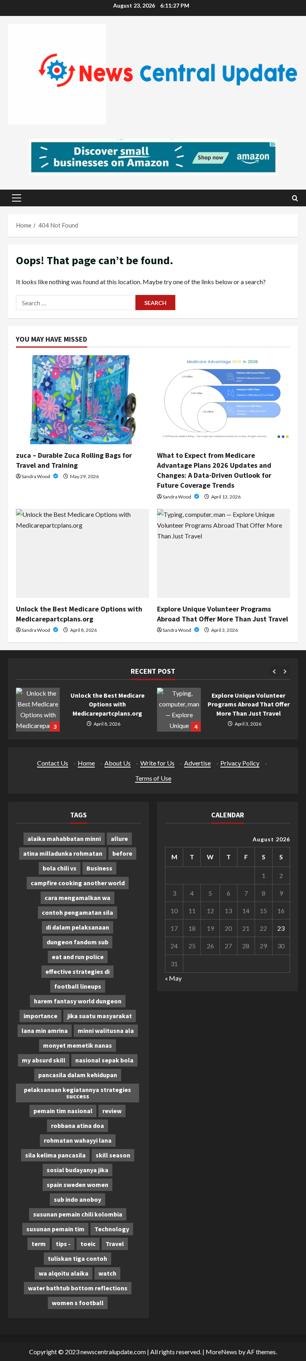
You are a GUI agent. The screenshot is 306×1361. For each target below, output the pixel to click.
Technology (111, 1229)
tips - (63, 1244)
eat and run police (78, 957)
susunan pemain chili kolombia (77, 1214)
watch (107, 1273)
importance (40, 1016)
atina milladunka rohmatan (62, 853)
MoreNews (221, 1351)
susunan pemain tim (55, 1229)
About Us (117, 763)
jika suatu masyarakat (99, 1016)
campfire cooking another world (78, 883)
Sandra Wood (36, 476)
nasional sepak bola (104, 1060)
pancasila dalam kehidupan (77, 1075)
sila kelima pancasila (55, 1155)
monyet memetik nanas (77, 1045)
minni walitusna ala (106, 1031)
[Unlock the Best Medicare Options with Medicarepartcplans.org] (82, 553)
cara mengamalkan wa (77, 898)
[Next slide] (285, 671)
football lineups (77, 986)
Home (86, 763)
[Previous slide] (274, 671)
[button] (16, 198)
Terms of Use (153, 778)
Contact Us (52, 763)
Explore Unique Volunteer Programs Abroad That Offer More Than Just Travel (179, 710)
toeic (88, 1244)
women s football (78, 1303)
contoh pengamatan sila (77, 912)
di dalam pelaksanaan (77, 927)
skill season (113, 1155)
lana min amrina (45, 1031)
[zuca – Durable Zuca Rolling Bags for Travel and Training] (82, 399)
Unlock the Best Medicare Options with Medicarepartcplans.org (38, 710)
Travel (115, 1244)
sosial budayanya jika (77, 1170)
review (112, 1111)
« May (173, 978)
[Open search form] (295, 198)
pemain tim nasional (62, 1111)
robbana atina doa (77, 1126)
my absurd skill (43, 1060)
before (122, 853)
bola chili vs (59, 868)
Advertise (197, 763)
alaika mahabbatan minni (64, 839)
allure (119, 839)
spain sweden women (77, 1185)
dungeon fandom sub (77, 942)
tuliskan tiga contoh (77, 1258)
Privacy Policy (239, 763)
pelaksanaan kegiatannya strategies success (77, 1093)
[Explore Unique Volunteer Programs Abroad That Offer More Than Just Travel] (223, 553)
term (38, 1244)
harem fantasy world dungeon (78, 1001)
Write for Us (157, 763)
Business (99, 868)
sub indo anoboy (77, 1199)
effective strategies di (77, 971)
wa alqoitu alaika (63, 1273)
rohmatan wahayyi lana (78, 1140)
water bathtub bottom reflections (78, 1288)
